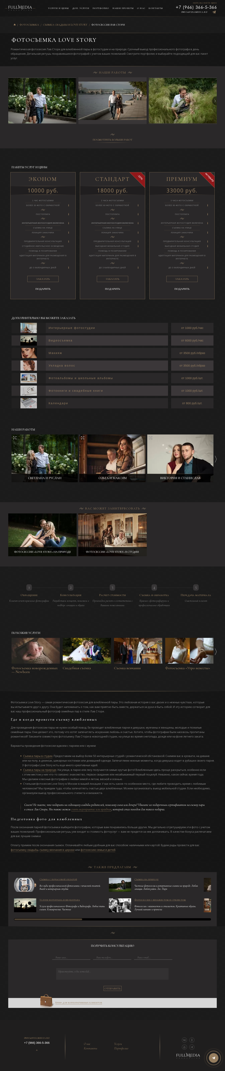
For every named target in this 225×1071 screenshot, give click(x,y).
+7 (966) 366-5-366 (196, 6)
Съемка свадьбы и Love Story (65, 24)
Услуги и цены (58, 8)
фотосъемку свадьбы (24, 850)
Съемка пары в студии (37, 756)
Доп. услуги (80, 8)
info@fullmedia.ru (194, 12)
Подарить (43, 289)
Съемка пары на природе (39, 770)
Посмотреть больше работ (112, 139)
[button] (216, 100)
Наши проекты (123, 8)
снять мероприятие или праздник (91, 809)
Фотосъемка (29, 24)
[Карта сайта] (36, 1050)
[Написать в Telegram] (214, 12)
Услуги (118, 1044)
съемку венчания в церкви (57, 850)
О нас (141, 8)
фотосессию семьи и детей (98, 850)
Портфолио (101, 8)
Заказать (43, 279)
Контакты (156, 8)
